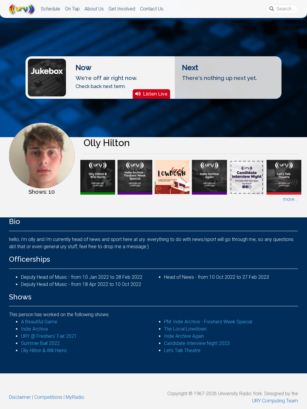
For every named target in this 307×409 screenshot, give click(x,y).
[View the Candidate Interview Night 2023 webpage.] (246, 177)
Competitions (48, 397)
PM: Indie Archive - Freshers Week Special (208, 322)
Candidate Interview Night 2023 (197, 343)
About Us (94, 9)
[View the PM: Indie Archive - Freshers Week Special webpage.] (135, 177)
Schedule (50, 9)
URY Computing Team (275, 401)
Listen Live (155, 94)
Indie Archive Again (184, 336)
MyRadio (75, 397)
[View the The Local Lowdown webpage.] (172, 176)
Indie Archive (34, 329)
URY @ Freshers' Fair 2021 (49, 336)
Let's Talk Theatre (182, 350)
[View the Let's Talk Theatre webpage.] (284, 177)
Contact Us (151, 9)
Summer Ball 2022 (40, 343)
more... (290, 199)
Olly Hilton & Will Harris (44, 350)
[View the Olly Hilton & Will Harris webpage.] (97, 177)
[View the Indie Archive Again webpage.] (209, 177)
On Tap (72, 9)
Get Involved (122, 9)
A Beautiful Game (39, 322)
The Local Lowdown (185, 329)
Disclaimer (20, 397)
